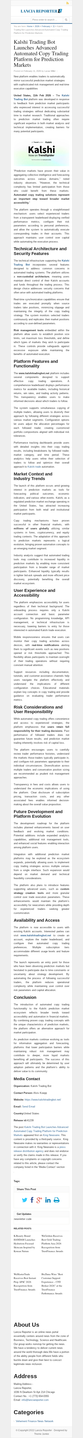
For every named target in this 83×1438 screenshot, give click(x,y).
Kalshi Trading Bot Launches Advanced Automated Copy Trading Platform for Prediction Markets (41, 1131)
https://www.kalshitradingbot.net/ (43, 1099)
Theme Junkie (41, 1434)
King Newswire (51, 1135)
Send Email (28, 1106)
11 (54, 26)
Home (29, 26)
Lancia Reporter (43, 1430)
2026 (37, 26)
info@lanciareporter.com (35, 1399)
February (46, 26)
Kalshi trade (34, 466)
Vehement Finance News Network (34, 1421)
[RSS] (66, 3)
